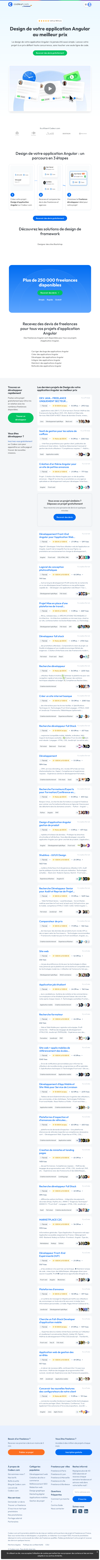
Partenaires (13, 1521)
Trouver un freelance (17, 1505)
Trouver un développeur (20, 418)
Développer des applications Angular (47, 357)
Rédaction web (36, 1487)
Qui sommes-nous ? (16, 1474)
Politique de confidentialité (33, 1545)
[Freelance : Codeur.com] (20, 4)
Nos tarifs (12, 1477)
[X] (80, 1511)
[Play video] (50, 88)
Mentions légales (14, 1545)
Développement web (39, 1474)
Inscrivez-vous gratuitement (20, 441)
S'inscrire (82, 1499)
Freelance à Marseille (60, 1477)
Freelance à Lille (58, 1481)
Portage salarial (15, 1518)
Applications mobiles (39, 1497)
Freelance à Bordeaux (60, 1484)
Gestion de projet (37, 1501)
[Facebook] (74, 1511)
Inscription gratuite (73, 1452)
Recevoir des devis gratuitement (50, 53)
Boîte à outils (13, 1481)
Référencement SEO (38, 1484)
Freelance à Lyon (58, 1474)
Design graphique (37, 1490)
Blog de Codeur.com (16, 1484)
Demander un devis (16, 1502)
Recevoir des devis (48, 293)
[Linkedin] (86, 1511)
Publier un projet (26, 1452)
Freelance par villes (60, 1466)
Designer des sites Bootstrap (50, 244)
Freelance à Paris (58, 1471)
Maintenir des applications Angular (46, 363)
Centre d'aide (57, 1505)
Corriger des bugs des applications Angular (50, 351)
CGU (47, 1545)
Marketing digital (37, 1494)
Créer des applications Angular (44, 354)
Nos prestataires (15, 1515)
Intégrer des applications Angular (45, 360)
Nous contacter (57, 1508)
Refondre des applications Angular (46, 366)
